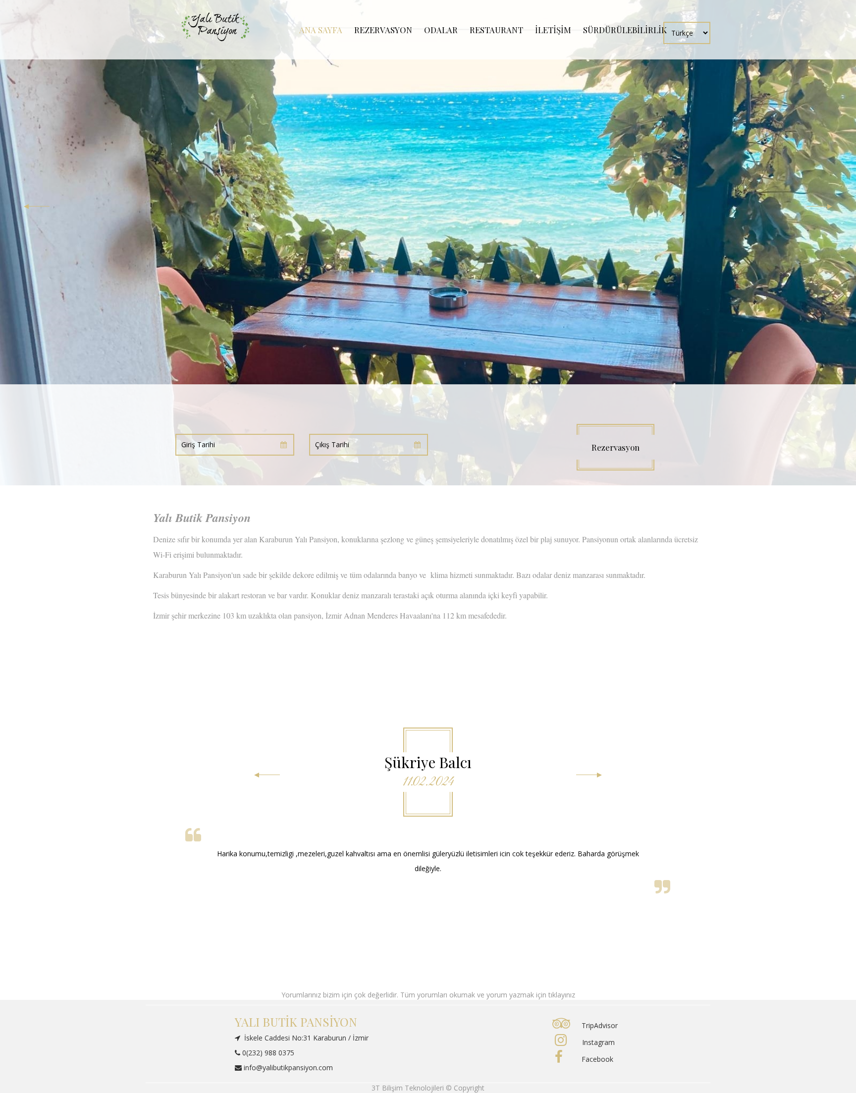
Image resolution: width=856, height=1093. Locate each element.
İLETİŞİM (553, 29)
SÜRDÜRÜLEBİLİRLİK (625, 29)
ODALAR (441, 29)
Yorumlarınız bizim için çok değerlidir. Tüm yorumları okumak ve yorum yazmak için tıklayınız (428, 994)
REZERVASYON (383, 29)
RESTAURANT (496, 29)
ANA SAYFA (320, 29)
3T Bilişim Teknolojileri (409, 1088)
